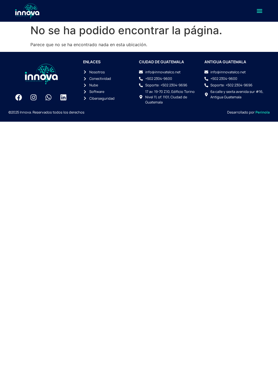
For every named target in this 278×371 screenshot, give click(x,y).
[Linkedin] (63, 97)
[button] (259, 11)
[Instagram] (33, 97)
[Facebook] (19, 97)
